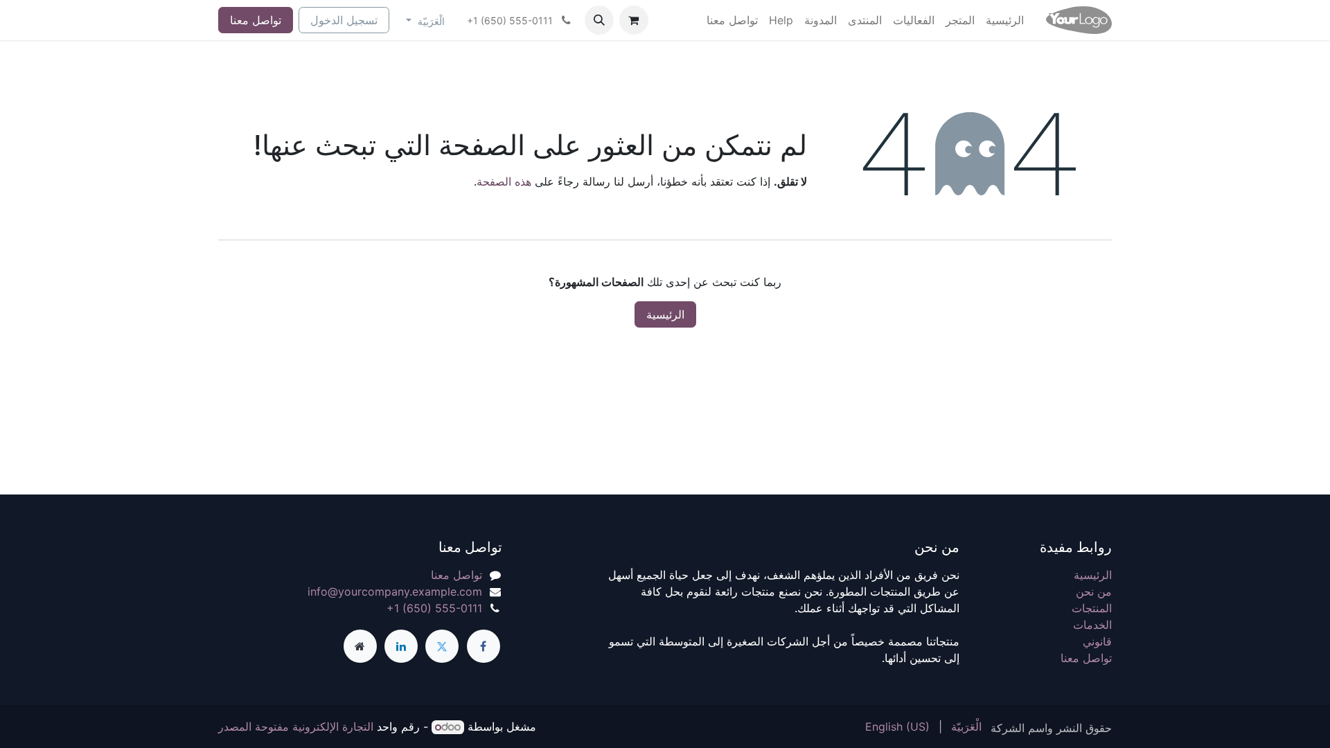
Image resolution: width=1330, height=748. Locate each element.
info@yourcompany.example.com (395, 591)
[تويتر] (442, 646)
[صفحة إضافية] (360, 646)
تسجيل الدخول (344, 20)
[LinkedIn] (401, 646)
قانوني (1097, 641)
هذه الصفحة (504, 181)
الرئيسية (665, 314)
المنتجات (1092, 608)
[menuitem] (1004, 20)
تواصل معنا (255, 20)
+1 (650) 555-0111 (434, 608)
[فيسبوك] (483, 646)
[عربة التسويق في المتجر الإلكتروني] (633, 20)
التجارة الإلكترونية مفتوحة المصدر (295, 726)
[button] (599, 20)
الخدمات (1092, 625)
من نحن (1094, 591)
